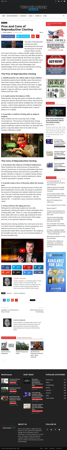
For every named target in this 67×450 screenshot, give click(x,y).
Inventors (48, 390)
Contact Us (59, 448)
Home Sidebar (19, 349)
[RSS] (61, 1)
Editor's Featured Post (51, 115)
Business (48, 393)
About (46, 448)
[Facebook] (56, 1)
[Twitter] (64, 1)
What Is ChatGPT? (52, 208)
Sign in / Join (4, 1)
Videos (30, 16)
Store (44, 16)
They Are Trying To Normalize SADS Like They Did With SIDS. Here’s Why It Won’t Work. (55, 219)
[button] (64, 16)
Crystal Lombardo (7, 32)
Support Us (38, 16)
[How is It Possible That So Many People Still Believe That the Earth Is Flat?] (49, 165)
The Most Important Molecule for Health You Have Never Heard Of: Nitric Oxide (56, 212)
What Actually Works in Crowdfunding (36, 311)
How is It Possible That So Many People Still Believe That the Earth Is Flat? (56, 225)
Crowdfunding (50, 385)
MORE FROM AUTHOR (24, 338)
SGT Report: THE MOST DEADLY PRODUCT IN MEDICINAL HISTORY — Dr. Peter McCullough (56, 232)
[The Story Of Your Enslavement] (7, 345)
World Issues (4, 22)
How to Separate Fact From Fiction (56, 205)
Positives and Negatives (19, 293)
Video (47, 395)
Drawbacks (9, 293)
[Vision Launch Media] (33, 8)
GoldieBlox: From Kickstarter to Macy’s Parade (10, 311)
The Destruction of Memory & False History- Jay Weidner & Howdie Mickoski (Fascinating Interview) (55, 243)
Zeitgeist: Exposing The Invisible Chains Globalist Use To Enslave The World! (55, 189)
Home (3, 16)
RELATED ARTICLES (8, 338)
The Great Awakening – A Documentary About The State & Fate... (55, 120)
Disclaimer (52, 448)
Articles (48, 387)
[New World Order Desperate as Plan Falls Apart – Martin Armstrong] (37, 345)
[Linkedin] (58, 1)
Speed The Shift (50, 124)
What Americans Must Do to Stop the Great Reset (56, 237)
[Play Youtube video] (22, 145)
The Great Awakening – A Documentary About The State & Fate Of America (56, 182)
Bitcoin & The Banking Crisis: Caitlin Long (54, 201)
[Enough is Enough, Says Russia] (22, 345)
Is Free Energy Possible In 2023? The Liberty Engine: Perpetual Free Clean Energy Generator (56, 195)
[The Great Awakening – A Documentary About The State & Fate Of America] (56, 112)
